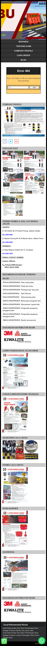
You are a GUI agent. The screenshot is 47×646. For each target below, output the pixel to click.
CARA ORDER (23, 55)
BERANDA (24, 42)
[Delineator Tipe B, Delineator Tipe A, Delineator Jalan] (34, 161)
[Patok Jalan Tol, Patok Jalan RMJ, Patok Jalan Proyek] (12, 161)
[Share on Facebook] (5, 141)
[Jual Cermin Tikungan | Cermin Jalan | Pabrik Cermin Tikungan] (34, 183)
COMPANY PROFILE (23, 51)
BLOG (23, 60)
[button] (41, 640)
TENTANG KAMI (23, 46)
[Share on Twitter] (11, 141)
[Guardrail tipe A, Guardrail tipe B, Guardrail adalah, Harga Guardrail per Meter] (12, 183)
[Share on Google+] (16, 141)
